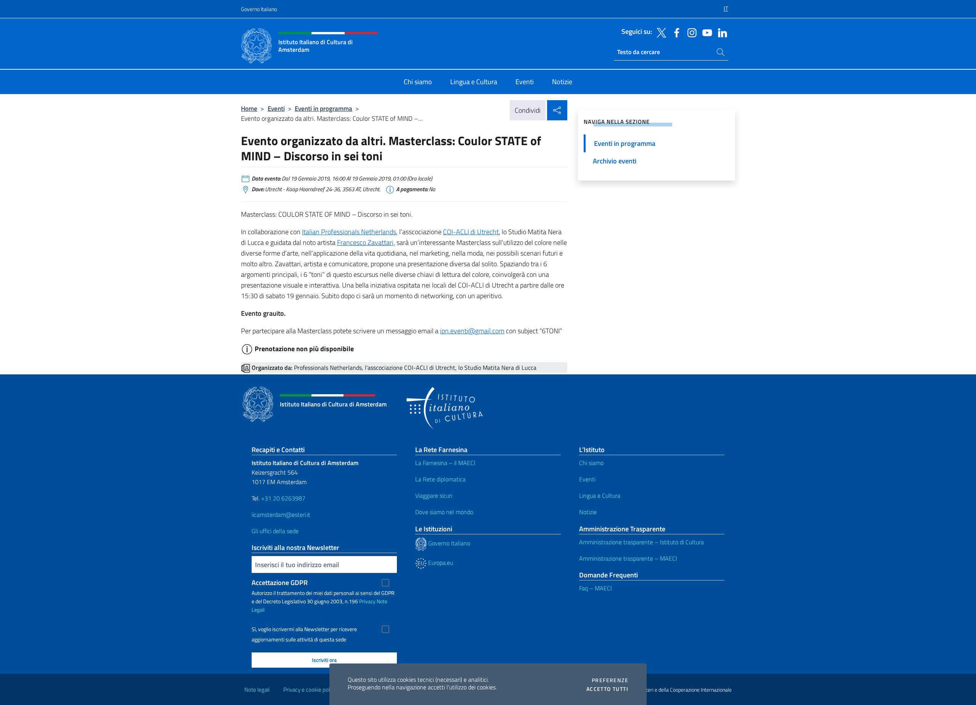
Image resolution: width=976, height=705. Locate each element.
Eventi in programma (323, 108)
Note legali (257, 689)
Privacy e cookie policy (309, 689)
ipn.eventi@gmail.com (472, 331)
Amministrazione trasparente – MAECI (628, 558)
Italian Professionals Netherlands (349, 232)
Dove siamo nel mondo (444, 511)
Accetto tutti (607, 689)
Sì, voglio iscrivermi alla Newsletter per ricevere (304, 629)
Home (249, 108)
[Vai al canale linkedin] (720, 32)
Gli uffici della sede (275, 531)
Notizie (588, 511)
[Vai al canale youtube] (705, 32)
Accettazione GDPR (280, 582)
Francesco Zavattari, (366, 242)
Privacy (367, 601)
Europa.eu (440, 562)
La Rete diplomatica (440, 479)
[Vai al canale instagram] (690, 32)
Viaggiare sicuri (433, 495)
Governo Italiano (259, 9)
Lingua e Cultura (599, 495)
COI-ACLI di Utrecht (471, 232)
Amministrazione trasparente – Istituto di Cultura (641, 542)
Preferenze (610, 680)
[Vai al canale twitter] (659, 32)
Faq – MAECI (595, 588)
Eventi (276, 108)
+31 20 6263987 (283, 498)
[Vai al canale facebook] (674, 32)
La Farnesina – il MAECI (445, 462)
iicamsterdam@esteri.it (281, 514)
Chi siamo (591, 462)
